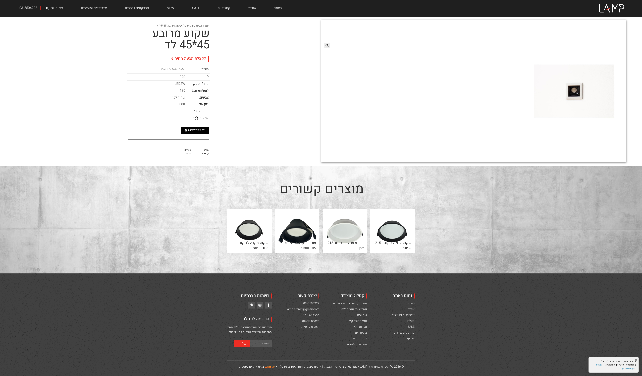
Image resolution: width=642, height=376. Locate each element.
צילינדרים (361, 332)
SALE (196, 8)
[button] (29, 8)
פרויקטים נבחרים (137, 8)
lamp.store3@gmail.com (303, 309)
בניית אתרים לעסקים (251, 366)
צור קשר (57, 8)
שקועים (189, 26)
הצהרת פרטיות (310, 327)
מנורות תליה (359, 327)
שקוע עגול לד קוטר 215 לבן (345, 245)
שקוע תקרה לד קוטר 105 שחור (300, 245)
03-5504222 (311, 303)
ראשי (278, 8)
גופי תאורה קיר (358, 321)
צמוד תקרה (360, 338)
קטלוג (226, 8)
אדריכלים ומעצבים (94, 8)
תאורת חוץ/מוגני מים (354, 344)
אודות (252, 8)
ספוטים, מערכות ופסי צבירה (350, 303)
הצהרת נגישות (310, 321)
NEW (170, 8)
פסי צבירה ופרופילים (354, 309)
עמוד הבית (202, 26)
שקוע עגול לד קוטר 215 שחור (393, 245)
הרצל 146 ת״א (310, 315)
